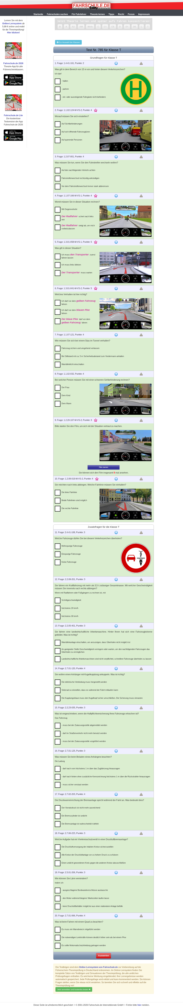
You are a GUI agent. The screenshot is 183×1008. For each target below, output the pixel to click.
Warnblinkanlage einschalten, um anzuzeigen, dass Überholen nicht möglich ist (95, 642)
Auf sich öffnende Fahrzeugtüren (75, 132)
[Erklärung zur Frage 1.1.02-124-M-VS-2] (116, 110)
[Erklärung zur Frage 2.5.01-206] (116, 872)
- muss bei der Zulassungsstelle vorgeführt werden (83, 741)
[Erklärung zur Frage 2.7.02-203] (116, 794)
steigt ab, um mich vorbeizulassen (78, 227)
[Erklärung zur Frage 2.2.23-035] (116, 708)
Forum (131, 14)
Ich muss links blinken (71, 265)
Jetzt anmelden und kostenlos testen (73, 989)
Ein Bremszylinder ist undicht (74, 816)
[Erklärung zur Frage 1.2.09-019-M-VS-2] (116, 479)
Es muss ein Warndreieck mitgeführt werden (80, 929)
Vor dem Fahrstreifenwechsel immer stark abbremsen (85, 186)
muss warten (76, 272)
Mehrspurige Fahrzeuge (71, 546)
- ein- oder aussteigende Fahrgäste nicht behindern (83, 97)
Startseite (38, 14)
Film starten (103, 467)
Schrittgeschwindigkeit (71, 600)
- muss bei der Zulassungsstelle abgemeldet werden (84, 725)
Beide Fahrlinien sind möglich (74, 500)
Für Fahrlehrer (79, 14)
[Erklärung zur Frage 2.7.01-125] (116, 751)
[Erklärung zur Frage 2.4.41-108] (116, 532)
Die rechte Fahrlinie (69, 508)
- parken (65, 89)
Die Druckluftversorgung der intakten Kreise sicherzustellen (87, 847)
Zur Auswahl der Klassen (69, 42)
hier (139, 1005)
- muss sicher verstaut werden (74, 784)
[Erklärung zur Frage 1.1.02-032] (116, 374)
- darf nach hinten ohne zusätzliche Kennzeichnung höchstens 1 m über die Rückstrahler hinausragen (105, 776)
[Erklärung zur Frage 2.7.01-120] (116, 668)
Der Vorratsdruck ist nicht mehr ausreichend (80, 808)
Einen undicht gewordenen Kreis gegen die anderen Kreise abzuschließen (93, 863)
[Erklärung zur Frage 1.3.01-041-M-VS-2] (116, 288)
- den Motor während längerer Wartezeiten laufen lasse (85, 898)
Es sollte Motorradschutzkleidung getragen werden (83, 945)
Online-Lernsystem (12, 23)
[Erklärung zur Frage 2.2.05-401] (116, 626)
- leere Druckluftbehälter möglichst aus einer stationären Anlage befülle (92, 906)
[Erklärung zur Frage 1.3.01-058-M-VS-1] (116, 242)
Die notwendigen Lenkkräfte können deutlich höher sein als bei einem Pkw (93, 937)
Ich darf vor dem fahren (78, 302)
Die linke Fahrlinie (69, 492)
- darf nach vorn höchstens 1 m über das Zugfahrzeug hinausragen (90, 768)
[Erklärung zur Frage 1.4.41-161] (116, 63)
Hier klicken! (13, 32)
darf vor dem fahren (75, 321)
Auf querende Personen (71, 140)
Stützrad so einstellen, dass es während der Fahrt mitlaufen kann (89, 690)
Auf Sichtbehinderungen (71, 124)
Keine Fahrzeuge (68, 562)
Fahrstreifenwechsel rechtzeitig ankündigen (80, 178)
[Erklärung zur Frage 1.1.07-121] (116, 335)
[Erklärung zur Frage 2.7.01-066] (116, 916)
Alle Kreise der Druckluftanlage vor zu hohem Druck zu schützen (89, 855)
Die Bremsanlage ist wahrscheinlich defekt (80, 824)
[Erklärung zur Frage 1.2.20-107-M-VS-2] (116, 420)
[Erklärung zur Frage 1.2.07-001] (116, 157)
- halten (64, 81)
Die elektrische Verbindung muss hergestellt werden (84, 682)
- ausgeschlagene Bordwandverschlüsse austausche (84, 890)
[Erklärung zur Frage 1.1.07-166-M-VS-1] (116, 196)
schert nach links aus (77, 218)
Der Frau (65, 387)
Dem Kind (65, 395)
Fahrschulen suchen (57, 14)
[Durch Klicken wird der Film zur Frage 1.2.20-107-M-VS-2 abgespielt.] (126, 445)
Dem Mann (66, 403)
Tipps (111, 14)
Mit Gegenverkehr (69, 209)
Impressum (144, 14)
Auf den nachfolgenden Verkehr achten (78, 170)
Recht (121, 14)
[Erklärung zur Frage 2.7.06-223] (116, 833)
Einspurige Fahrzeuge (71, 554)
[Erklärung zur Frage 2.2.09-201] (116, 579)
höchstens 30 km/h (69, 616)
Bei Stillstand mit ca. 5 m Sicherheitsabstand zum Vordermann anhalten (92, 356)
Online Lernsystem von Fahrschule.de (98, 967)
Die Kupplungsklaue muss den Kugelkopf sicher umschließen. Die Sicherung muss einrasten (102, 698)
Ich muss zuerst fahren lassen (78, 256)
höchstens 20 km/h (69, 608)
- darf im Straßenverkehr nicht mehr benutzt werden (84, 733)
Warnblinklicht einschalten (72, 364)
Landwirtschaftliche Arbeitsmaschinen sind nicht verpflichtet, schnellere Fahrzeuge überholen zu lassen (106, 659)
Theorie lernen (97, 14)
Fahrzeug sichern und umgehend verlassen (80, 348)
